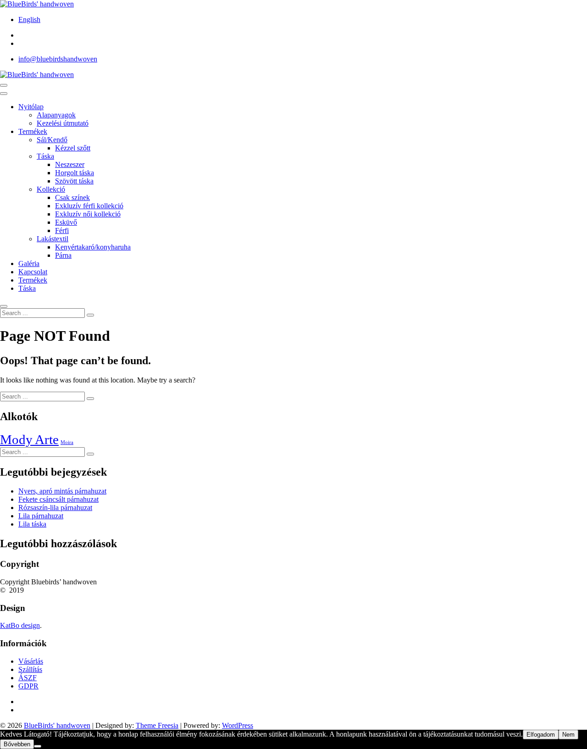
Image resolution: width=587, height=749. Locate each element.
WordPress (237, 725)
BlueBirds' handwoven (57, 725)
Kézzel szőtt (72, 148)
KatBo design (20, 625)
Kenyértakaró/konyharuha (93, 247)
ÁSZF (27, 678)
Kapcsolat (32, 272)
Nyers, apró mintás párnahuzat (62, 491)
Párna (63, 255)
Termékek (32, 131)
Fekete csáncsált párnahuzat (58, 499)
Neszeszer (69, 164)
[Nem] (37, 746)
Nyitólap (31, 107)
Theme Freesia (157, 725)
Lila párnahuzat (40, 516)
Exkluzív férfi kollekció (89, 206)
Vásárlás (30, 661)
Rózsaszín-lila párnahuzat (55, 507)
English (29, 19)
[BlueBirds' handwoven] (37, 74)
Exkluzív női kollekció (88, 214)
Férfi (62, 230)
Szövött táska (74, 181)
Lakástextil (52, 239)
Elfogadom (540, 734)
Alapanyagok (56, 115)
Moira (67, 442)
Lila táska (32, 524)
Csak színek (72, 197)
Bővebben (17, 744)
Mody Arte (29, 439)
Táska (45, 156)
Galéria (28, 263)
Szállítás (30, 669)
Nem (568, 734)
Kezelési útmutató (63, 123)
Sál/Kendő (52, 140)
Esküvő (66, 222)
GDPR (28, 686)
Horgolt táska (74, 173)
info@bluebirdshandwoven (57, 59)
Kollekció (51, 189)
